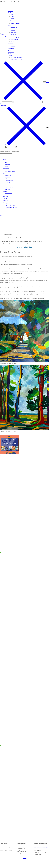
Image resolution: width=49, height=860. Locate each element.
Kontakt (47, 82)
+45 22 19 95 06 (44, 848)
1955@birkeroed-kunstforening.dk (41, 847)
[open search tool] (22, 99)
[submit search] (13, 102)
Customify (25, 858)
